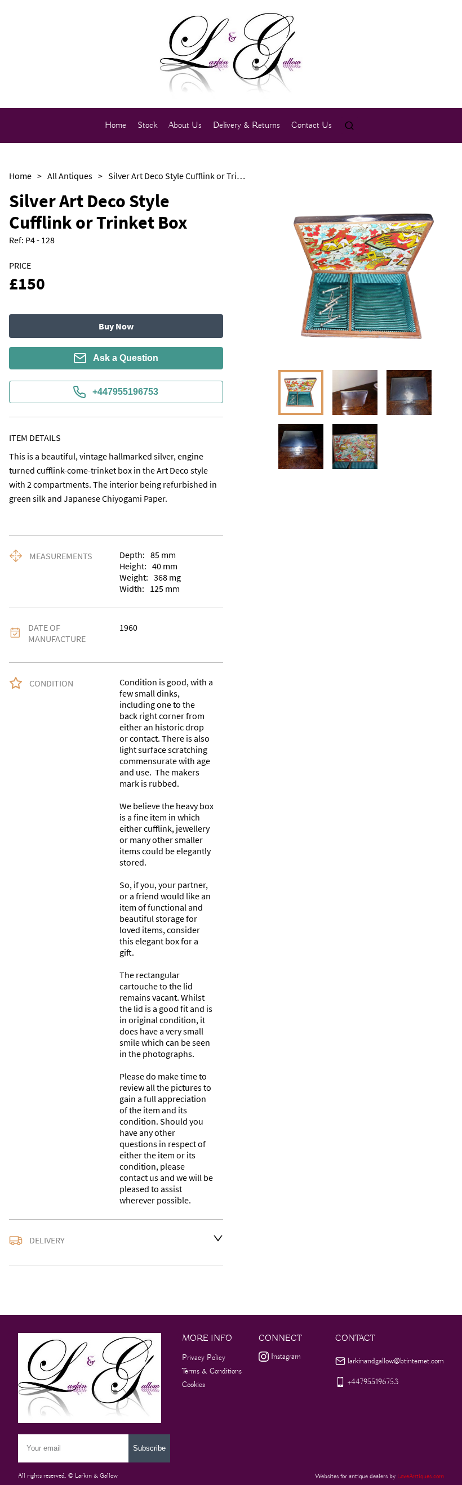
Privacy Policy (203, 1358)
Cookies (193, 1385)
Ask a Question (125, 358)
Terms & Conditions (212, 1371)
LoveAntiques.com (420, 1476)
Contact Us (311, 125)
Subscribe (149, 1448)
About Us (185, 125)
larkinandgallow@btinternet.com (396, 1361)
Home (115, 125)
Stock (147, 125)
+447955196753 (125, 391)
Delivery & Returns (246, 125)
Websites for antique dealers (351, 1476)
